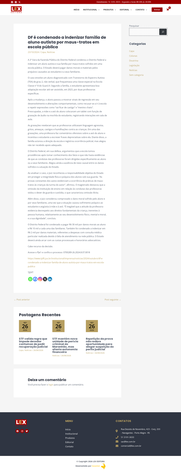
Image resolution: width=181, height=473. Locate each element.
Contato (69, 446)
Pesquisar (134, 25)
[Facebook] (12, 2)
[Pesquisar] (163, 32)
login (50, 384)
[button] (98, 9)
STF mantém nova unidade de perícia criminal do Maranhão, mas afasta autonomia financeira (65, 345)
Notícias (51, 52)
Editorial (69, 442)
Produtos (70, 438)
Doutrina (133, 60)
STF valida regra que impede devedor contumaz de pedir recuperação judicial (33, 343)
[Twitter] (19, 2)
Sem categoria (136, 75)
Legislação (134, 65)
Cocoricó (96, 466)
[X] (45, 279)
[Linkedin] (50, 279)
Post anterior (22, 299)
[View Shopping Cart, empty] (167, 9)
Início (68, 429)
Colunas (133, 55)
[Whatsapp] (30, 279)
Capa (43, 52)
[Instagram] (16, 2)
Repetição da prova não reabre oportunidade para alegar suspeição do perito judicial (100, 344)
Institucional (71, 433)
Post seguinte (113, 299)
